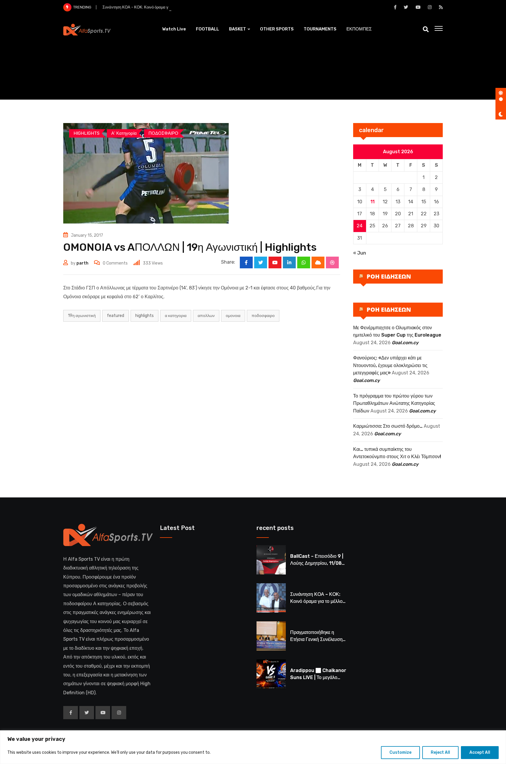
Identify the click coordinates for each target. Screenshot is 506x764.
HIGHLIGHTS (144, 315)
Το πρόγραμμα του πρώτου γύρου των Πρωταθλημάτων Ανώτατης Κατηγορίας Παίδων (394, 403)
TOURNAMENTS (320, 29)
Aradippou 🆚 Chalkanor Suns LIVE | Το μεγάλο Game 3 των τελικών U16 (318, 677)
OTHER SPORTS (277, 29)
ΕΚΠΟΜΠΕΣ (359, 29)
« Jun (359, 253)
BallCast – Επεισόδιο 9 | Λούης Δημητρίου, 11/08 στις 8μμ (316, 563)
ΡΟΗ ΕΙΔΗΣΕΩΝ (389, 276)
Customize (400, 752)
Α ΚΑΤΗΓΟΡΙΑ (176, 315)
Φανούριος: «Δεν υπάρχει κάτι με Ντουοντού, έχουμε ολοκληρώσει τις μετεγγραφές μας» (390, 365)
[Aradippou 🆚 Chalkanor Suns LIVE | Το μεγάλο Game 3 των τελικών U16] (271, 674)
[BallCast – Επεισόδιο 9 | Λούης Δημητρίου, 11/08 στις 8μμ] (271, 559)
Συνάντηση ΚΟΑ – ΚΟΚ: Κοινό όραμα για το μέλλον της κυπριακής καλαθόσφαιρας (172, 7)
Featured (115, 315)
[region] (253, 747)
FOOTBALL (207, 29)
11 (372, 201)
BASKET (237, 29)
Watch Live (174, 29)
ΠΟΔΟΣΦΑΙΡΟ (263, 315)
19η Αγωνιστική (82, 315)
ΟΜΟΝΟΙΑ (233, 315)
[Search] (426, 29)
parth (82, 263)
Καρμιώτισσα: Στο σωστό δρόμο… (388, 426)
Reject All (440, 752)
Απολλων (206, 315)
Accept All (479, 752)
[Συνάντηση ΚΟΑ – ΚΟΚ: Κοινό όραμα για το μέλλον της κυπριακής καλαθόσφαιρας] (271, 598)
